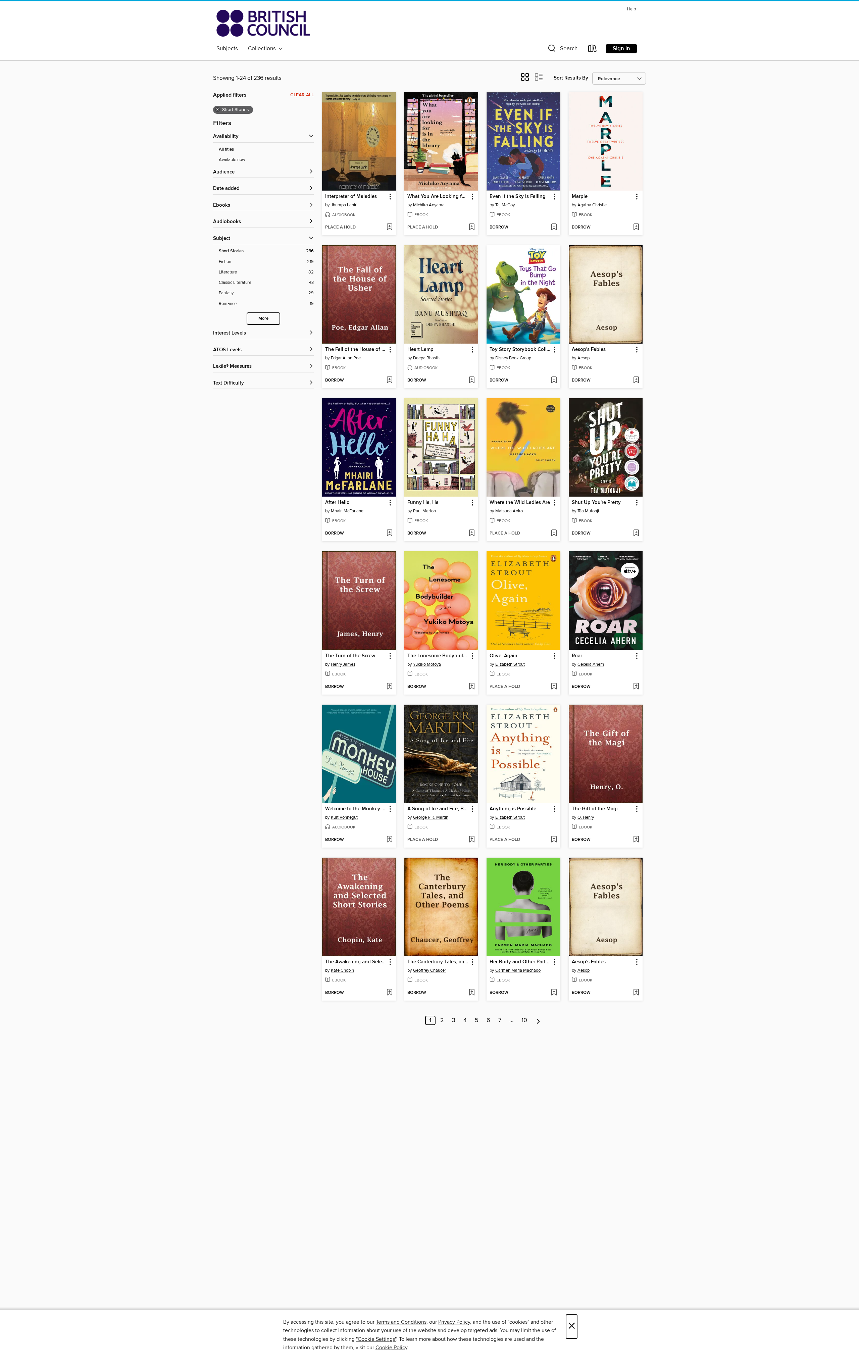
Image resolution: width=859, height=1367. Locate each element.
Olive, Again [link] (503, 656)
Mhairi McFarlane (347, 511)
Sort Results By (571, 78)
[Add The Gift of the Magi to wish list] (636, 840)
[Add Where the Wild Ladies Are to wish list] (554, 533)
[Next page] (538, 1020)
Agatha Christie (592, 205)
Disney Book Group (513, 358)
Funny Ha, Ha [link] (423, 503)
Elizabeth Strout (510, 664)
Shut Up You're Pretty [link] (596, 503)
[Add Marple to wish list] (636, 227)
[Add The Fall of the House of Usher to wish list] (389, 380)
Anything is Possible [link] (513, 809)
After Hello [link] (337, 503)
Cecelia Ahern (590, 664)
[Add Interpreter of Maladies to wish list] (389, 227)
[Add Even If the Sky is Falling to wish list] (554, 227)
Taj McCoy (505, 205)
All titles (226, 149)
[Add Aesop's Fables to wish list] (636, 380)
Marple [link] (580, 197)
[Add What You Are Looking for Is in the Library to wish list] (471, 227)
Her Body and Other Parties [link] (520, 962)
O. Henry (585, 817)
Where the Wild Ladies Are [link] (520, 503)
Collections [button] (263, 48)
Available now (232, 159)
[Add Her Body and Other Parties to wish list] (554, 993)
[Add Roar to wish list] (636, 686)
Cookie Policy (391, 1347)
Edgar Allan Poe (346, 358)
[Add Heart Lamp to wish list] (471, 380)
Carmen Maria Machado (518, 970)
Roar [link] (577, 656)
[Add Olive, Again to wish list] (554, 686)
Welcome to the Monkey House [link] (356, 809)
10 (524, 1020)
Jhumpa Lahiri (344, 205)
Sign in (621, 48)
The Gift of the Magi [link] (595, 809)
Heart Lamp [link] (420, 350)
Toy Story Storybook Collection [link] (520, 350)
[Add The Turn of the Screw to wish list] (389, 686)
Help (631, 9)
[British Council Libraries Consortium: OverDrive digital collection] (263, 23)
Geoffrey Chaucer (429, 970)
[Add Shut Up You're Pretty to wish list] (636, 533)
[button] (562, 49)
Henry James (343, 664)
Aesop (583, 358)
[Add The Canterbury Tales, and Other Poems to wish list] (471, 993)
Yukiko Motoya (427, 664)
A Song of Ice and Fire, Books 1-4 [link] (438, 809)
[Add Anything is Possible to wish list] (554, 840)
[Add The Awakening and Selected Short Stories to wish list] (389, 993)
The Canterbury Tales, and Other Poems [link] (438, 962)
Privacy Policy (454, 1322)
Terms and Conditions (401, 1322)
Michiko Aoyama (429, 205)
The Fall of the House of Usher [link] (356, 350)
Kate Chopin (342, 970)
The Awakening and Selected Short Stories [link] (356, 962)
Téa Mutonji (588, 511)
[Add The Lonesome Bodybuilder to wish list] (471, 686)
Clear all (302, 95)
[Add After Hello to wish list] (389, 533)
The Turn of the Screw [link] (350, 656)
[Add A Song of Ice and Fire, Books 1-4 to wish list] (471, 840)
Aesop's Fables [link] (589, 350)
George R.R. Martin (430, 817)
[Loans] (593, 49)
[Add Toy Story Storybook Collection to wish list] (554, 380)
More (263, 318)
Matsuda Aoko (509, 511)
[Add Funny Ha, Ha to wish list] (471, 533)
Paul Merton (424, 511)
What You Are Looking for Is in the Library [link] (438, 197)
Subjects (227, 48)
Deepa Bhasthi (427, 358)
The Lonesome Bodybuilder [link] (438, 656)
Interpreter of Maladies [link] (351, 197)
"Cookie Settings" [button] (376, 1339)
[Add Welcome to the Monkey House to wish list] (389, 840)
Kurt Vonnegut (344, 817)
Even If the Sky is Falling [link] (518, 197)
